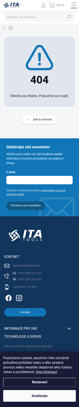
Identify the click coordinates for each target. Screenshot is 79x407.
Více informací (46, 372)
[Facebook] (8, 297)
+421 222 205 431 (29, 279)
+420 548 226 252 (29, 273)
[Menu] (73, 5)
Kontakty (25, 312)
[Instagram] (18, 297)
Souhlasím (40, 396)
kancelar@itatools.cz (26, 265)
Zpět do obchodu (42, 119)
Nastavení (39, 382)
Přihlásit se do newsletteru (26, 205)
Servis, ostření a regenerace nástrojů (27, 346)
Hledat (69, 16)
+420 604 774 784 (24, 287)
